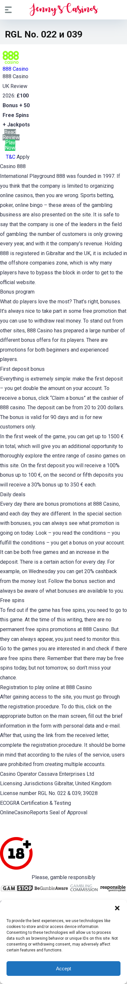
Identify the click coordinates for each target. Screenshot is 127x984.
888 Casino (15, 69)
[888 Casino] (11, 64)
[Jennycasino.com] (63, 9)
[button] (117, 908)
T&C (10, 157)
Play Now (10, 145)
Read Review (11, 134)
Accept (63, 968)
